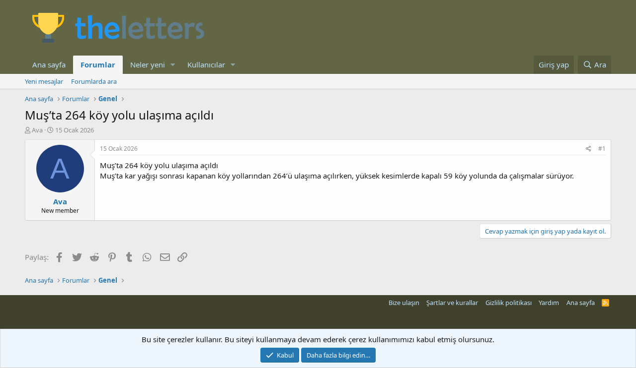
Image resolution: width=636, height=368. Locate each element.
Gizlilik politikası (508, 302)
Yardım (549, 302)
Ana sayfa (49, 64)
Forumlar (97, 64)
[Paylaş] (588, 149)
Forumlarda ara (94, 81)
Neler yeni (147, 64)
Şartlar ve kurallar (452, 302)
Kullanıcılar (206, 64)
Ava (37, 129)
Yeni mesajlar (44, 81)
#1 (602, 148)
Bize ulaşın (404, 302)
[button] (173, 65)
